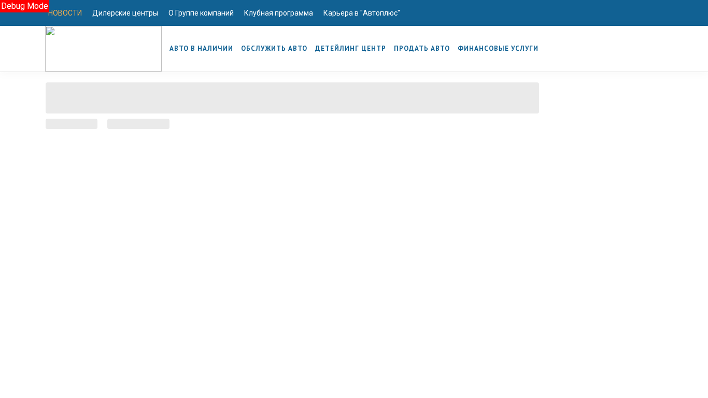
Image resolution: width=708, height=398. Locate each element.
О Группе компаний (201, 13)
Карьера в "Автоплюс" (361, 13)
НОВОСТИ (65, 13)
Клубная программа (278, 13)
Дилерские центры (125, 13)
